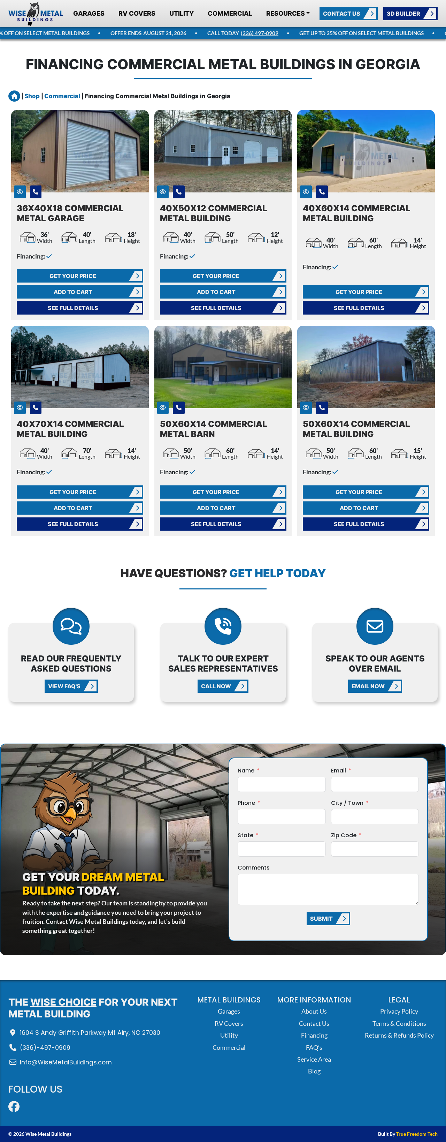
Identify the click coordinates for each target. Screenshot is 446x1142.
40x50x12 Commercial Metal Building (213, 213)
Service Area (314, 1059)
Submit (321, 918)
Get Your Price (72, 275)
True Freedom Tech (417, 1134)
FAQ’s (314, 1047)
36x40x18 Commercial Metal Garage (70, 213)
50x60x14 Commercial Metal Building (356, 429)
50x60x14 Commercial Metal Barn (213, 429)
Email (338, 771)
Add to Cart (73, 291)
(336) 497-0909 (248, 33)
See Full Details (73, 307)
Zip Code (343, 835)
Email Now (368, 686)
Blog (314, 1071)
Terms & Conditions (399, 1023)
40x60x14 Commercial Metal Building (356, 213)
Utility (181, 13)
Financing (314, 1035)
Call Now (216, 686)
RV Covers (136, 13)
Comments (254, 868)
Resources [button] (285, 13)
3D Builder (403, 13)
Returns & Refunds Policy (399, 1035)
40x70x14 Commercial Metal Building (70, 429)
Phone (246, 803)
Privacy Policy (399, 1011)
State (245, 835)
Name (246, 771)
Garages (89, 13)
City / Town (347, 803)
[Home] (35, 13)
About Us (314, 1011)
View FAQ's (64, 686)
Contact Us (341, 13)
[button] (20, 191)
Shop (32, 96)
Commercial (230, 13)
